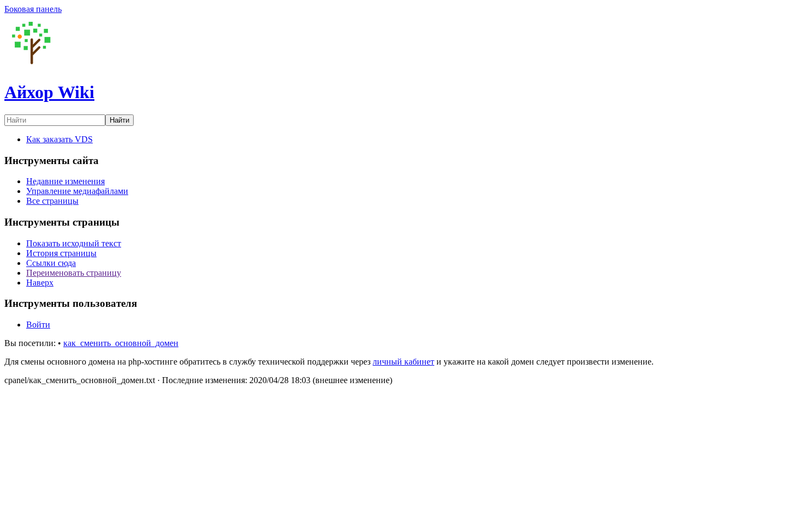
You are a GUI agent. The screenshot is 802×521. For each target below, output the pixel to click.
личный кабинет (403, 361)
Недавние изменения (65, 181)
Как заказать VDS (59, 139)
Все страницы (52, 200)
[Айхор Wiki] (31, 65)
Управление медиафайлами (77, 191)
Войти (38, 324)
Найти (119, 120)
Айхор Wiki (49, 92)
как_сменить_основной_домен (120, 343)
